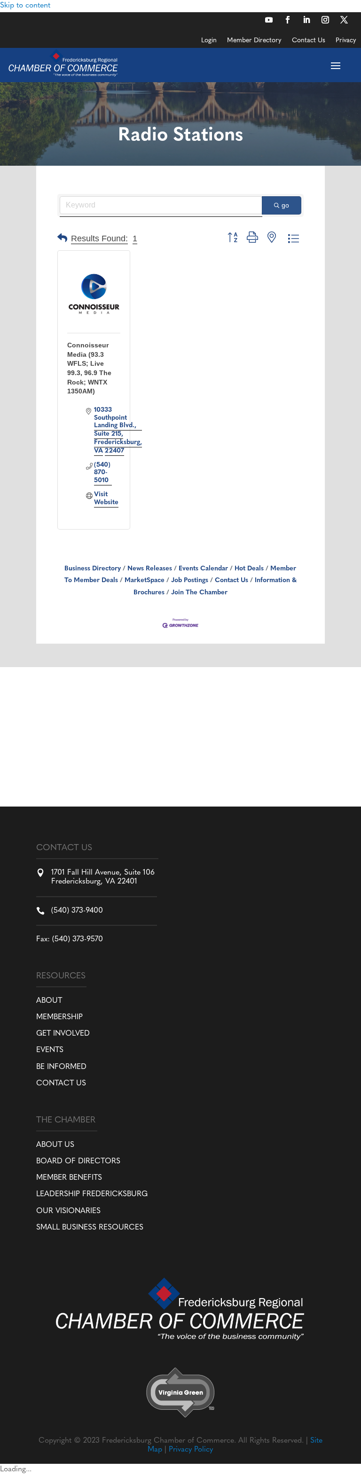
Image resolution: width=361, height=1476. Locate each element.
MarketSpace (145, 580)
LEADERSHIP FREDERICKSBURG (92, 1194)
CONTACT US (61, 1083)
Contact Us (308, 41)
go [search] (285, 205)
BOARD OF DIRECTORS (78, 1161)
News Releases (149, 568)
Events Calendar (203, 568)
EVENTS (49, 1050)
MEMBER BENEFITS (69, 1178)
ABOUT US (55, 1145)
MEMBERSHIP (59, 1017)
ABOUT (49, 1001)
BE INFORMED (61, 1067)
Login (209, 41)
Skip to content (25, 5)
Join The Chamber (199, 592)
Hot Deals (249, 568)
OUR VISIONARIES (68, 1211)
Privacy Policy (191, 1449)
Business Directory (92, 568)
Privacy (346, 41)
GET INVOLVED (63, 1034)
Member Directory (254, 41)
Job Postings (189, 580)
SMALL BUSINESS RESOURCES (89, 1227)
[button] (62, 239)
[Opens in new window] (268, 19)
